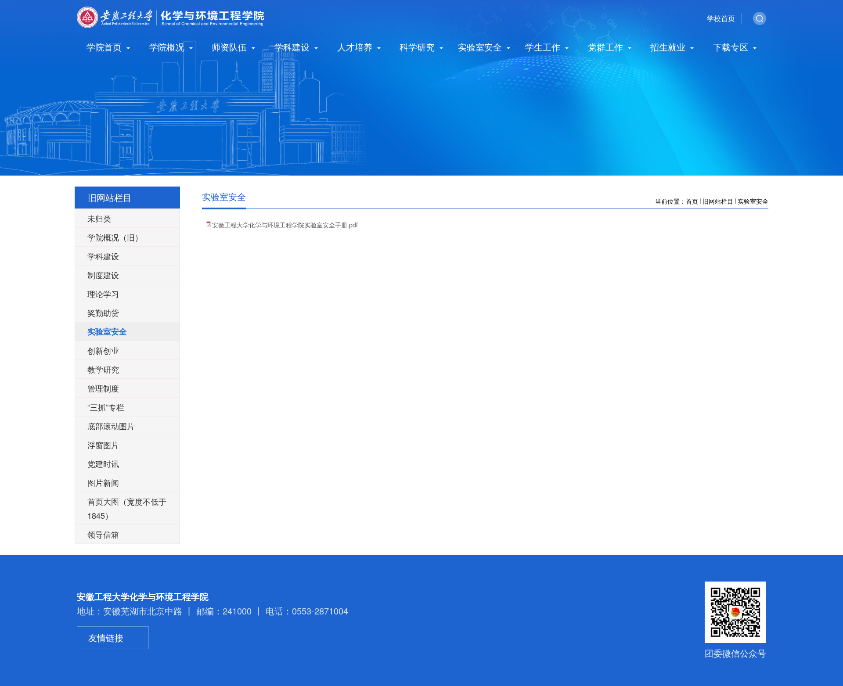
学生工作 (544, 47)
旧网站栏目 (717, 201)
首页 (692, 201)
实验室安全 (481, 47)
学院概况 (168, 47)
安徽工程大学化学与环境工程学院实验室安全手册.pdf (285, 224)
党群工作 (607, 47)
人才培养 (356, 47)
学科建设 (293, 47)
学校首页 (721, 18)
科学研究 (418, 47)
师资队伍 (230, 47)
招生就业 (669, 47)
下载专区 (732, 47)
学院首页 (105, 47)
